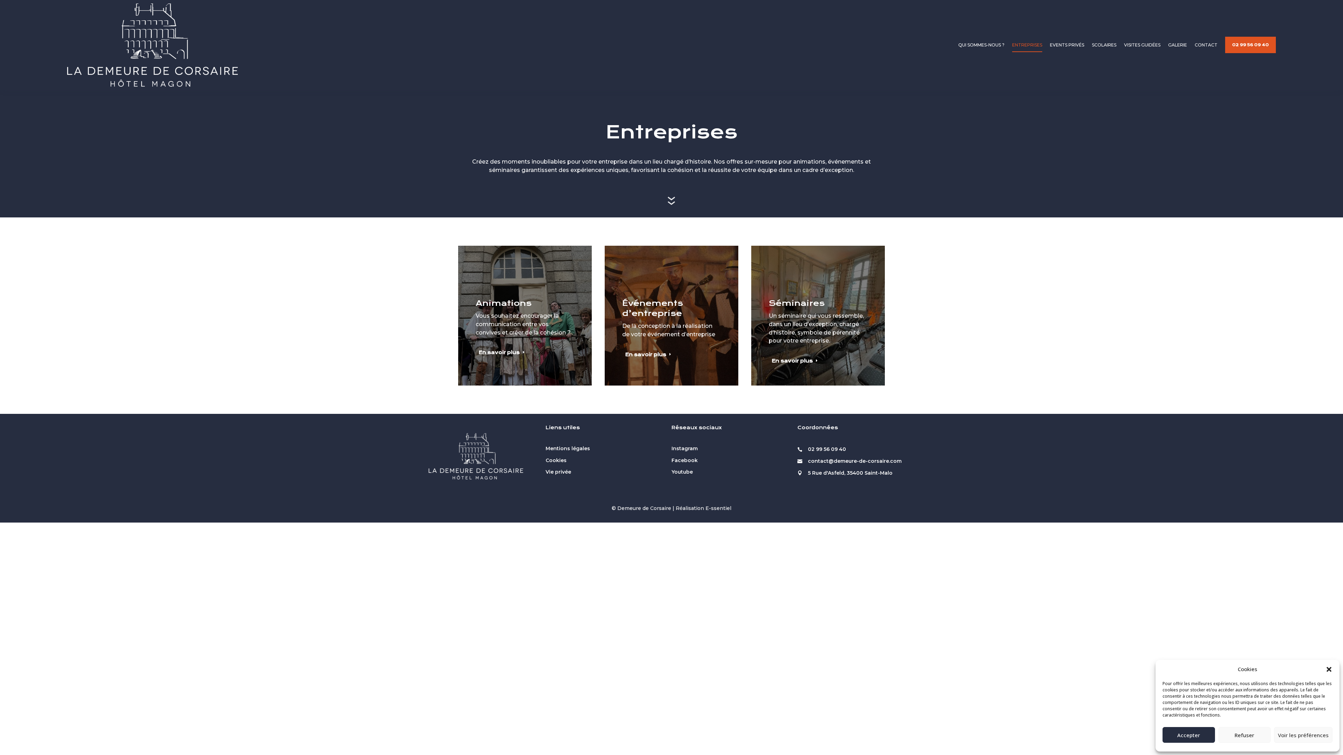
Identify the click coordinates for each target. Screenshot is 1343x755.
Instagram (685, 448)
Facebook (685, 460)
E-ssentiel (718, 508)
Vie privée (558, 472)
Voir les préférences (1303, 735)
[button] (1329, 669)
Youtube (682, 472)
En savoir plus (499, 352)
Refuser (1244, 735)
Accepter (1188, 735)
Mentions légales (568, 448)
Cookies (556, 460)
